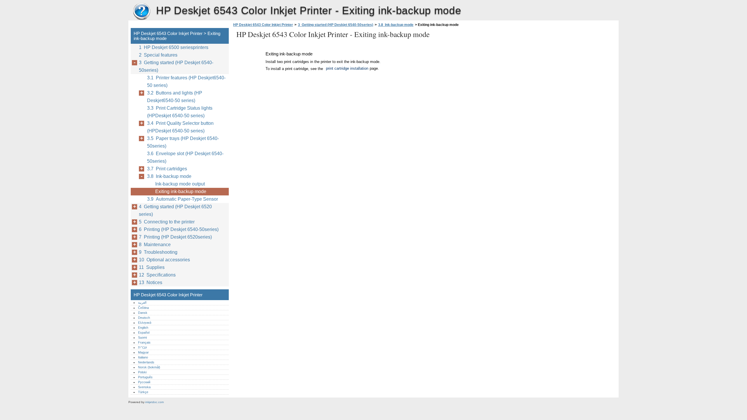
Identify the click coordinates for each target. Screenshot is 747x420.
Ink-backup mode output (180, 183)
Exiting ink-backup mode (180, 191)
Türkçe (143, 392)
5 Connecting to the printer (167, 221)
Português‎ (145, 377)
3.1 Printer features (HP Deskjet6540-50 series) (186, 81)
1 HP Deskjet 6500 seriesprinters (173, 47)
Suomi (142, 337)
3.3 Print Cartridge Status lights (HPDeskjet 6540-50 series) (179, 112)
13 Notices (150, 282)
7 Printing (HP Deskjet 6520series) (175, 237)
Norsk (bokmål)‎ (149, 367)
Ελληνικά (144, 322)
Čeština (143, 307)
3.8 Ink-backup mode (395, 25)
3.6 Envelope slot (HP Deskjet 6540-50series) (185, 157)
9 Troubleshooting (158, 252)
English (143, 327)
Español (143, 332)
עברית (142, 347)
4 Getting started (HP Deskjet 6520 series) (175, 210)
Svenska (144, 387)
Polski (142, 372)
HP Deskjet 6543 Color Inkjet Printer (141, 11)
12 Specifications (157, 274)
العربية (142, 302)
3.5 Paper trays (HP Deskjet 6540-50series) (183, 142)
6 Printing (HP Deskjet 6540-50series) (179, 229)
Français (144, 342)
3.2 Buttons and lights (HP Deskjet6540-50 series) (174, 96)
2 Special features (158, 54)
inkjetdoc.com (154, 402)
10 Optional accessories (164, 259)
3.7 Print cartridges (167, 168)
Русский (144, 382)
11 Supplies (152, 267)
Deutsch (144, 317)
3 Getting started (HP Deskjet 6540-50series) (335, 25)
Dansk (142, 312)
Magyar (143, 352)
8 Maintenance (155, 244)
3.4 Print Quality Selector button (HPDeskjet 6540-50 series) (180, 127)
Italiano (143, 357)
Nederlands (146, 362)
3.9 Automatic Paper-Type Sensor (182, 199)
